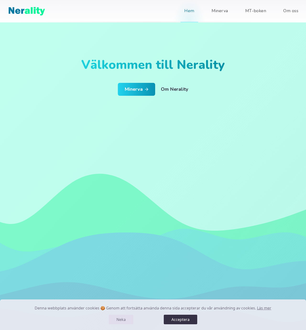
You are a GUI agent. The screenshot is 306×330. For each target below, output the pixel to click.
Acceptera (180, 319)
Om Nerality (174, 89)
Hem (189, 11)
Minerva (220, 11)
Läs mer (264, 308)
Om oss (290, 11)
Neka (121, 319)
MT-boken (255, 11)
